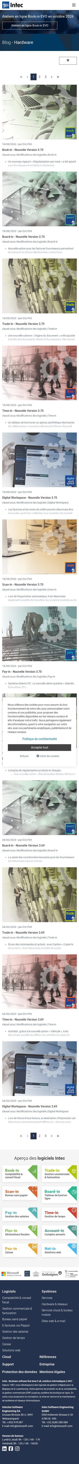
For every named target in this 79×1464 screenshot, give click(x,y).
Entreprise (47, 1364)
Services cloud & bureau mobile (57, 1312)
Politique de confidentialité (39, 739)
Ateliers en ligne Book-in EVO (29, 25)
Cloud (6, 1357)
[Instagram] (17, 1448)
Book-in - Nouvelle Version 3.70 (22, 150)
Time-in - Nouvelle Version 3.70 (23, 411)
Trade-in (52, 328)
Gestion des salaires (15, 1331)
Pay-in (51, 676)
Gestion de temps (13, 1338)
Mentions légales (52, 1372)
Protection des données (19, 1372)
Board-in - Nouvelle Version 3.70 (23, 237)
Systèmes (49, 1291)
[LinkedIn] (4, 1448)
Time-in (52, 415)
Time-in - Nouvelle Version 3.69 (23, 1019)
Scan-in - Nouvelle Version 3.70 (22, 584)
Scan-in (52, 589)
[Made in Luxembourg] (36, 1273)
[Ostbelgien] (52, 1273)
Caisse (6, 1344)
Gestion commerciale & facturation (17, 1311)
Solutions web (11, 1350)
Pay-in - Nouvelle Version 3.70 (22, 671)
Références (48, 1357)
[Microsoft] (11, 1273)
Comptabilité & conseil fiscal (16, 1300)
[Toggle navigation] (74, 5)
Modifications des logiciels (32, 154)
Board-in (53, 241)
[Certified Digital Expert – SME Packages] (71, 1273)
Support (8, 1364)
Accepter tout (39, 747)
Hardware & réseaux (55, 1304)
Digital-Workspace (58, 502)
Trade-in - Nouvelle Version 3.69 (23, 932)
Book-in (52, 154)
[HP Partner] (27, 1273)
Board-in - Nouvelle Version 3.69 (23, 845)
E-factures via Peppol (16, 1325)
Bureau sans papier (14, 1319)
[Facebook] (11, 1448)
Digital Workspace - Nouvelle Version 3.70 (29, 497)
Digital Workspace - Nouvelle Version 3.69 (29, 1106)
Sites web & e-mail (53, 1321)
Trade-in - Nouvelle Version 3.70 (23, 324)
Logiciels (9, 1291)
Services (47, 1298)
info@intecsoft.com (21, 1426)
